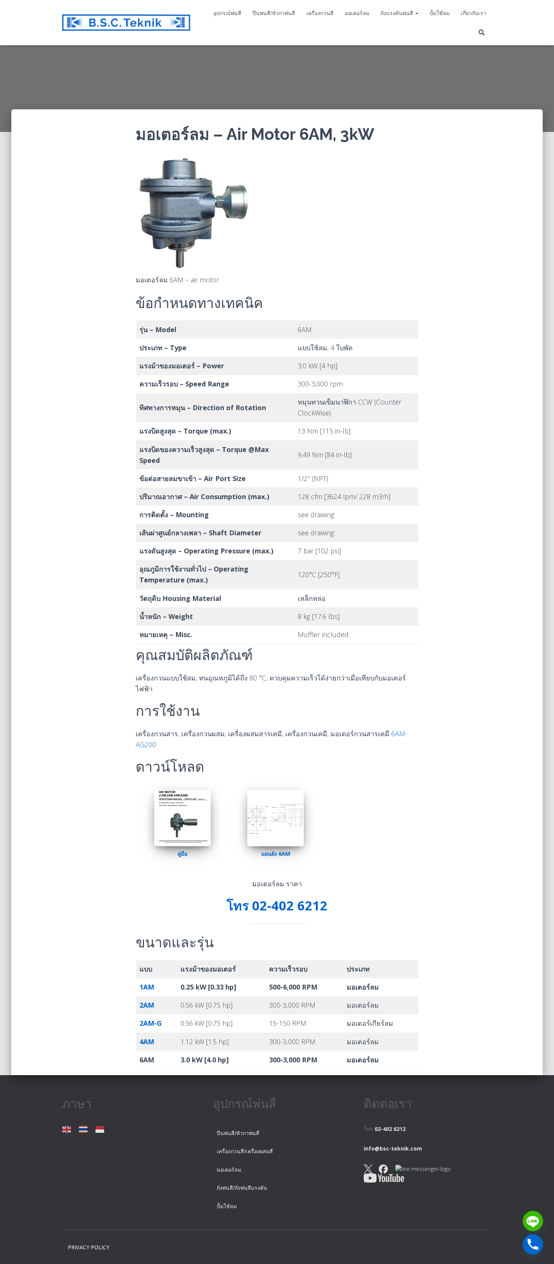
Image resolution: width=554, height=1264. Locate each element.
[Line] (533, 1221)
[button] (416, 13)
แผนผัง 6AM (275, 853)
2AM (146, 1005)
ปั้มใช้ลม (440, 13)
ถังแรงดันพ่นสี (398, 13)
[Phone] (533, 1244)
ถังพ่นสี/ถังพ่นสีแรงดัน (242, 1187)
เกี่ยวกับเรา (473, 13)
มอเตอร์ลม (357, 13)
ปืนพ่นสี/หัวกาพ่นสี (274, 13)
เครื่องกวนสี (320, 13)
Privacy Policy (88, 1247)
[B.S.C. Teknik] (126, 22)
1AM (146, 986)
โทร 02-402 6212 (277, 905)
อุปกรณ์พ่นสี (227, 13)
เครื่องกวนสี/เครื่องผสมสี (245, 1151)
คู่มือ (182, 853)
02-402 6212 (390, 1128)
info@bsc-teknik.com (393, 1148)
